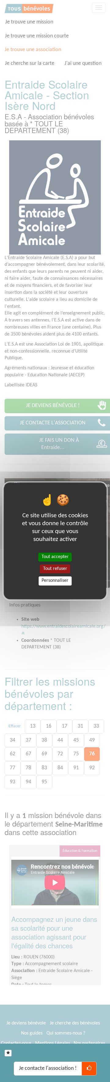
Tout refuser (55, 568)
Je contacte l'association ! (48, 1068)
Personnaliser (55, 580)
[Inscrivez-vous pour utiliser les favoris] (8, 1053)
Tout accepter (55, 556)
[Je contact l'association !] (89, 1069)
